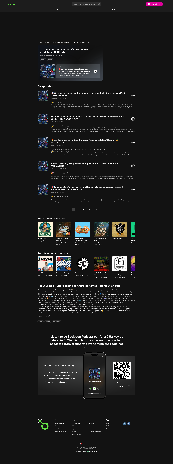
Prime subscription (95, 431)
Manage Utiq (76, 431)
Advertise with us (60, 429)
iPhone (108, 423)
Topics (114, 10)
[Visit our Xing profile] (129, 424)
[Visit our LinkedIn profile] (124, 424)
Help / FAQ (92, 429)
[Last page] (107, 209)
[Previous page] (70, 209)
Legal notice (75, 429)
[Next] (133, 217)
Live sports (83, 10)
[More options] (99, 49)
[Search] (99, 4)
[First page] (66, 209)
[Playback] (95, 71)
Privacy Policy (76, 426)
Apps (90, 426)
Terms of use (76, 423)
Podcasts (72, 10)
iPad (107, 426)
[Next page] (103, 209)
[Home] (41, 42)
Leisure (50, 59)
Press (56, 426)
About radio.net (59, 423)
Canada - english (87, 444)
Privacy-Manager (77, 434)
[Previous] (127, 217)
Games (43, 59)
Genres (105, 10)
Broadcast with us (60, 431)
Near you (95, 10)
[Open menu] (166, 4)
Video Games (56, 321)
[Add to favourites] (94, 48)
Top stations (61, 10)
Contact (91, 423)
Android (108, 429)
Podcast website (43, 316)
